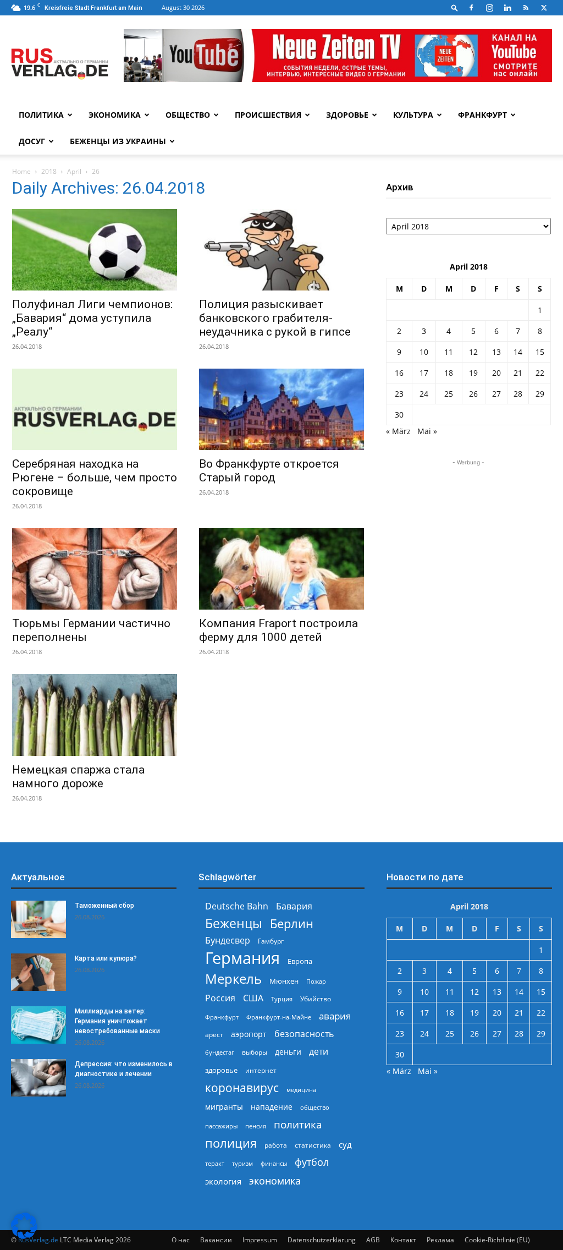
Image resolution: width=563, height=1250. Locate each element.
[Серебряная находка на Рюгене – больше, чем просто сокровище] (94, 409)
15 (540, 352)
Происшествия (268, 114)
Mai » (427, 431)
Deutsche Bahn (236, 906)
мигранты (224, 1106)
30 (399, 414)
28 (518, 393)
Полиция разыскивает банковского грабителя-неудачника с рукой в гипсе (275, 318)
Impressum (259, 1239)
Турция (281, 999)
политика (298, 1124)
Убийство (315, 999)
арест (214, 1034)
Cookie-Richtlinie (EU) (497, 1239)
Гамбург (271, 941)
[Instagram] (489, 7)
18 (448, 373)
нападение (271, 1106)
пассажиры (221, 1126)
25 (448, 393)
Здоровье (347, 114)
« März (398, 431)
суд (345, 1144)
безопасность (304, 1034)
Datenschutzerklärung (322, 1239)
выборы (254, 1052)
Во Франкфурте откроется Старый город (269, 470)
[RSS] (525, 7)
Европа (300, 961)
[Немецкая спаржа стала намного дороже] (94, 714)
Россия (220, 998)
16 (399, 373)
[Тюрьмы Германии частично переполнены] (94, 569)
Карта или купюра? (106, 958)
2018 (49, 171)
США (253, 998)
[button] (454, 7)
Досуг (32, 141)
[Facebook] (471, 7)
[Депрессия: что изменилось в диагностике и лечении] (38, 1078)
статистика (313, 1145)
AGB (373, 1239)
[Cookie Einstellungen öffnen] (24, 1236)
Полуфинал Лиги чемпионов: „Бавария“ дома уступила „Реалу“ (92, 318)
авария (335, 1016)
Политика (41, 114)
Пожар (316, 981)
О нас (181, 1239)
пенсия (255, 1126)
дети (318, 1051)
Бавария (294, 906)
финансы (274, 1163)
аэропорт (249, 1034)
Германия (242, 958)
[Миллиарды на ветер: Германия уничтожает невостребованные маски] (38, 1025)
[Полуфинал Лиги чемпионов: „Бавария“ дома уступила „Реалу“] (94, 249)
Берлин (291, 923)
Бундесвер (227, 940)
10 (424, 352)
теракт (214, 1163)
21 (518, 373)
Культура (413, 114)
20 (496, 373)
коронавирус (242, 1087)
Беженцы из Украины (118, 141)
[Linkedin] (507, 7)
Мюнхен (284, 981)
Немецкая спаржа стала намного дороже (78, 776)
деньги (288, 1051)
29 (540, 393)
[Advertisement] (468, 537)
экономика (275, 1180)
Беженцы (233, 923)
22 (540, 373)
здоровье (221, 1070)
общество (314, 1107)
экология (223, 1181)
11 (448, 352)
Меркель (233, 978)
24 (424, 393)
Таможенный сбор (104, 905)
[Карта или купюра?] (38, 972)
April (74, 171)
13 (496, 352)
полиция (231, 1143)
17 (424, 373)
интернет (261, 1070)
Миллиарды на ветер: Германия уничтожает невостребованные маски (117, 1021)
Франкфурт (482, 114)
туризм (242, 1163)
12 (473, 352)
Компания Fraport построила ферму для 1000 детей (278, 630)
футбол (312, 1162)
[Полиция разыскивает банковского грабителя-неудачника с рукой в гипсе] (281, 249)
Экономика (115, 114)
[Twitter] (544, 7)
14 (518, 352)
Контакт (403, 1239)
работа (275, 1145)
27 (496, 393)
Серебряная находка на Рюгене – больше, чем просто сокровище (94, 477)
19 (473, 373)
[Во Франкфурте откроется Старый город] (281, 409)
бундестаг (219, 1052)
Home (21, 171)
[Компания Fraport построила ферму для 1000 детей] (281, 569)
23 (399, 393)
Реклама (440, 1239)
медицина (301, 1089)
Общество (187, 114)
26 (473, 393)
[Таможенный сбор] (38, 920)
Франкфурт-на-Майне (278, 1017)
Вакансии (216, 1239)
